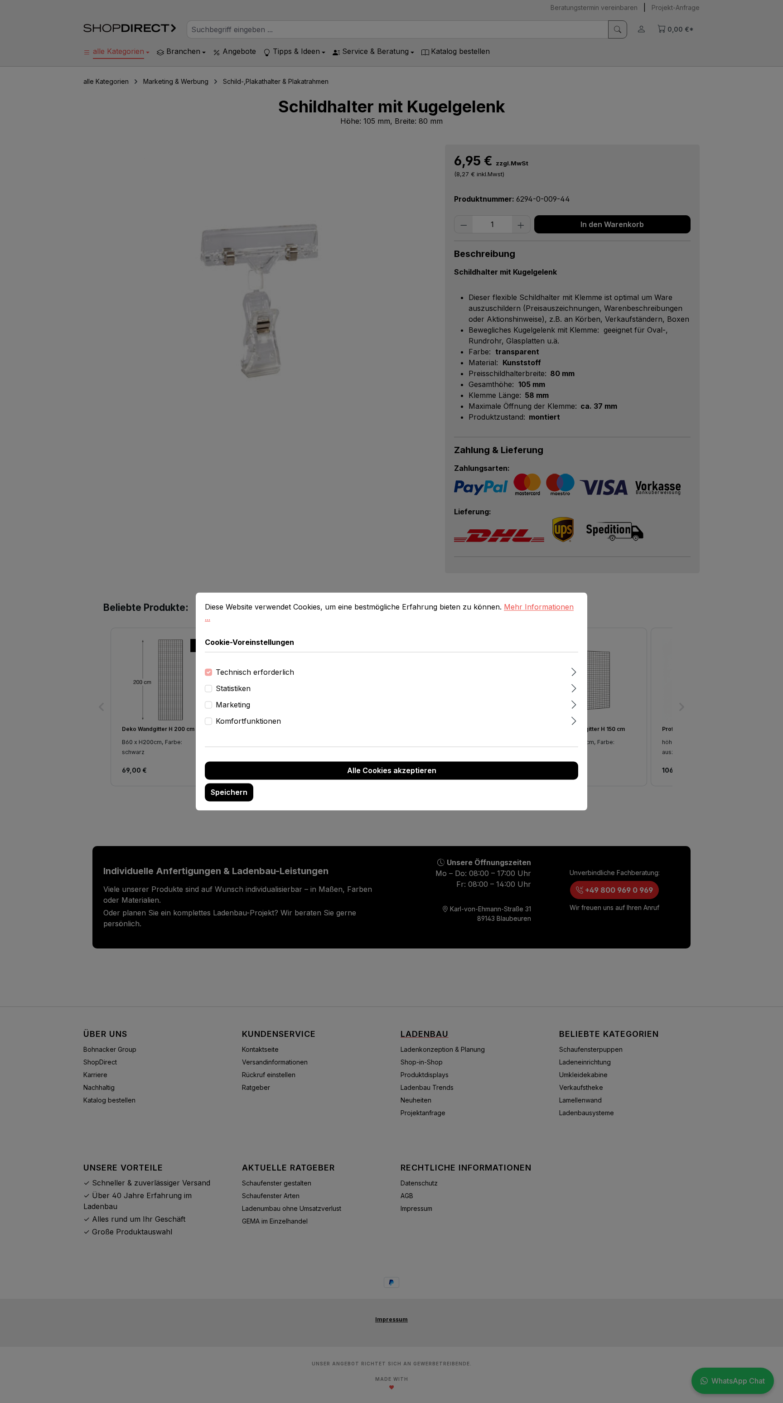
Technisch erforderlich (255, 672)
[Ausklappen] (574, 671)
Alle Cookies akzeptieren (391, 770)
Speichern (229, 792)
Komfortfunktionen (248, 721)
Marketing (233, 705)
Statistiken (233, 688)
